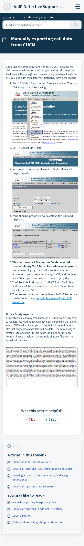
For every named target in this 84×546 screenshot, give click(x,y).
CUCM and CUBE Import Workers (31, 462)
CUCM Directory (21, 515)
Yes (53, 419)
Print (16, 446)
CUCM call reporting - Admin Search (33, 486)
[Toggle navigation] (77, 6)
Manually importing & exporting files (34, 502)
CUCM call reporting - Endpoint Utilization (37, 509)
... (19, 17)
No (33, 419)
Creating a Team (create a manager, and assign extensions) (40, 478)
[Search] (76, 24)
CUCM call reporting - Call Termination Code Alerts (42, 469)
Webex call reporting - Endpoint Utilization (37, 522)
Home (6, 17)
